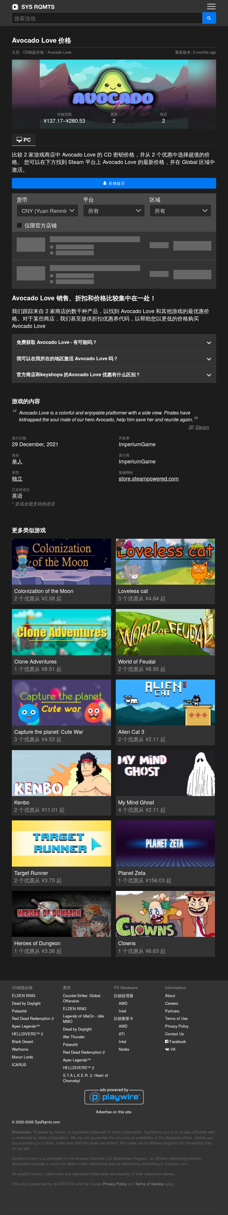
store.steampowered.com (149, 478)
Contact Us (174, 1034)
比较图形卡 (123, 1018)
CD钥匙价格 (33, 52)
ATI (122, 1034)
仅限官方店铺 (41, 225)
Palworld (19, 1011)
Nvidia (124, 1049)
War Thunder (74, 1036)
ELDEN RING (23, 995)
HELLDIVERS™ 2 (27, 1034)
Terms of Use (176, 1018)
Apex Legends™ (26, 1026)
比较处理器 (123, 995)
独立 (17, 478)
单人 (17, 461)
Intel (122, 1011)
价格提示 (116, 183)
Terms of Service (149, 1184)
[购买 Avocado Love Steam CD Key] (114, 246)
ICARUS (19, 1064)
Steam (202, 427)
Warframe (20, 1049)
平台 (88, 199)
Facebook (177, 1041)
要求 (67, 987)
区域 (155, 199)
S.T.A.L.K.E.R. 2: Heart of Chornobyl (85, 1077)
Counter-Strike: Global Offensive (81, 998)
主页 (33, 7)
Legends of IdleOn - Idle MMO (83, 1018)
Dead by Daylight (26, 1003)
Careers (171, 1003)
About (170, 995)
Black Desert (22, 1041)
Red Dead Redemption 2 (33, 1018)
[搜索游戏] (209, 18)
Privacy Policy (177, 1026)
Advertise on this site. (114, 1111)
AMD (123, 1003)
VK (172, 1049)
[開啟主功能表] (211, 6)
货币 (22, 199)
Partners (172, 1011)
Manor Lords (22, 1057)
